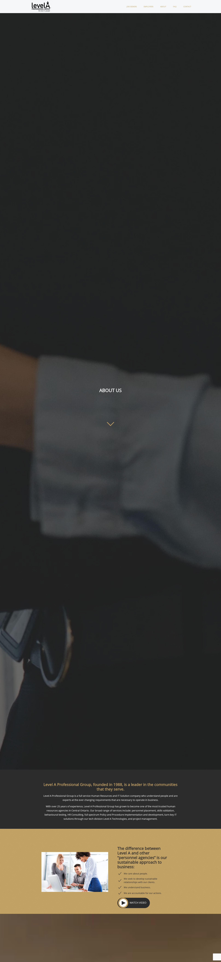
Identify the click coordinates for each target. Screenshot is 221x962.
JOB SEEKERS (132, 6)
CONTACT (187, 6)
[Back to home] (42, 6)
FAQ (174, 6)
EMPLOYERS (148, 6)
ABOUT (163, 6)
